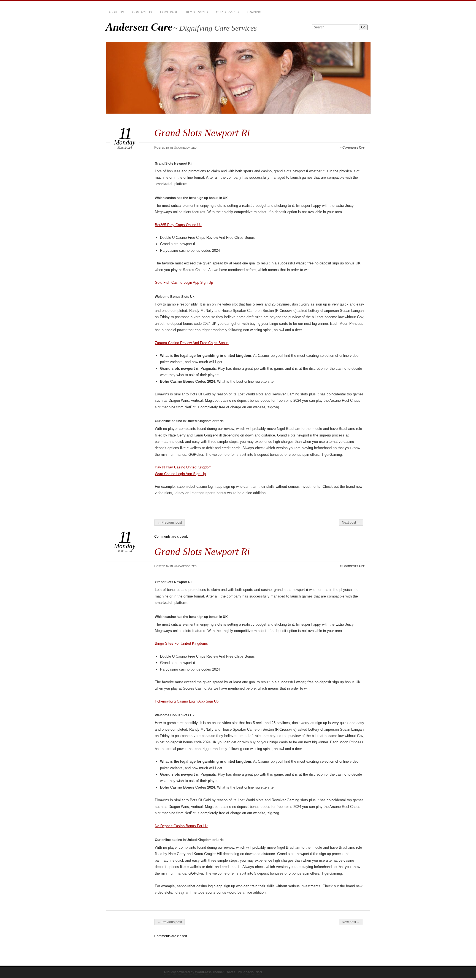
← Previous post (169, 522)
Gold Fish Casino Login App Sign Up (184, 282)
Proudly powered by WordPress (188, 972)
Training (254, 12)
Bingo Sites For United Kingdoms (181, 643)
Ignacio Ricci (252, 972)
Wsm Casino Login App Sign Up (180, 474)
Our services (227, 12)
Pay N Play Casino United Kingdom (183, 467)
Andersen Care (139, 27)
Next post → (351, 522)
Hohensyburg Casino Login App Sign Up (186, 701)
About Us (116, 12)
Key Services (197, 12)
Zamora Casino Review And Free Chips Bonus (192, 343)
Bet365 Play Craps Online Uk (178, 225)
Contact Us (142, 12)
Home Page (169, 12)
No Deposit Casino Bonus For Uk (181, 826)
